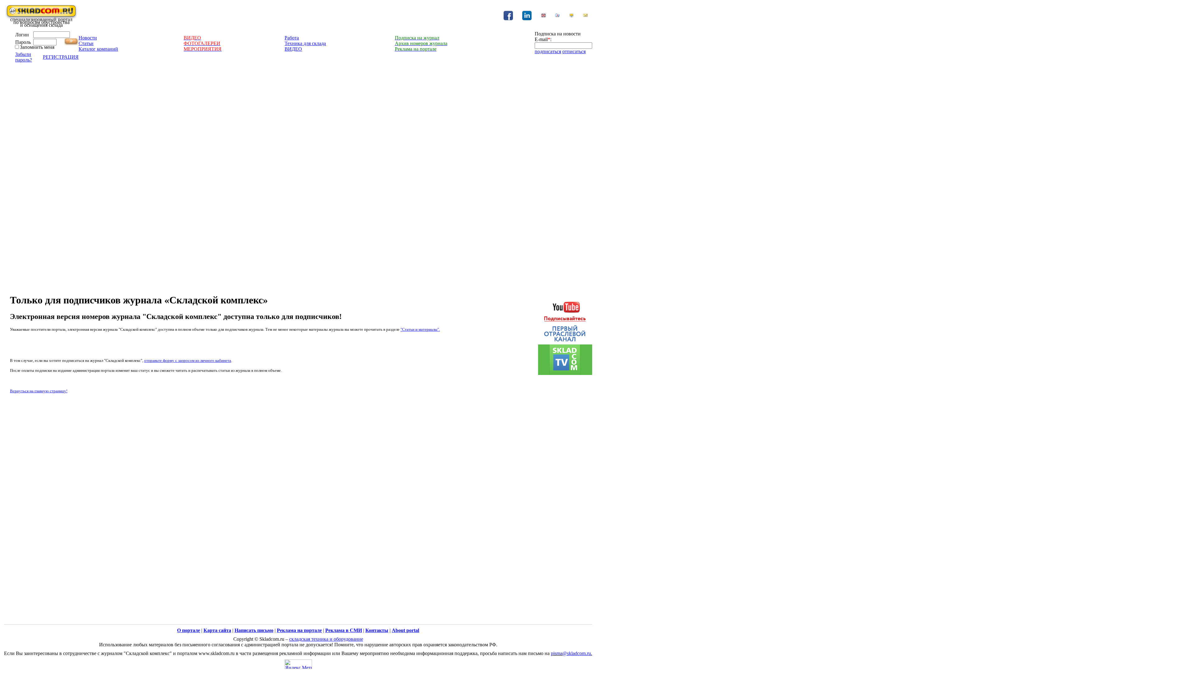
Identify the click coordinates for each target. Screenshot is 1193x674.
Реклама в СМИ (343, 630)
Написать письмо (254, 630)
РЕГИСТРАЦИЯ (61, 57)
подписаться (548, 51)
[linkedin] (527, 18)
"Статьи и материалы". (420, 329)
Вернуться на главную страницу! (38, 391)
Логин (22, 34)
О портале (188, 630)
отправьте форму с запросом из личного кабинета (187, 360)
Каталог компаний (98, 49)
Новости (88, 37)
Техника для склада (305, 43)
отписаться (574, 51)
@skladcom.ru (576, 653)
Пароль (23, 42)
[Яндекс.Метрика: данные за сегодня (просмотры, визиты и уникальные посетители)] (298, 664)
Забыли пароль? (23, 57)
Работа (292, 37)
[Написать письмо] (585, 16)
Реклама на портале (299, 630)
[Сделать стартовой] (571, 16)
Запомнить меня (37, 47)
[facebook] (508, 18)
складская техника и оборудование (326, 639)
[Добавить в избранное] (557, 16)
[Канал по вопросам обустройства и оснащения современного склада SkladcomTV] (565, 335)
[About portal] (543, 16)
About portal (405, 630)
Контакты (376, 630)
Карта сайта (217, 630)
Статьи (86, 43)
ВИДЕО (293, 49)
